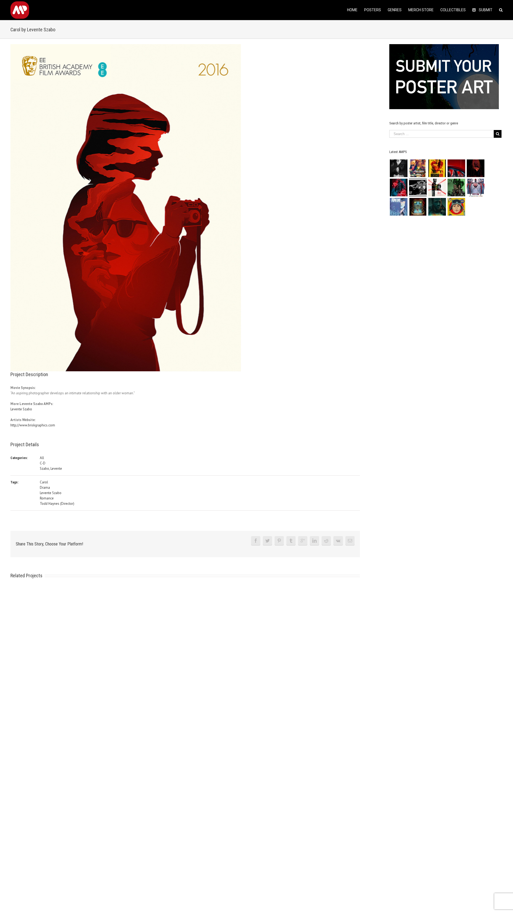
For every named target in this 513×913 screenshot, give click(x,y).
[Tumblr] (291, 540)
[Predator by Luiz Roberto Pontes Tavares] (456, 187)
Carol (44, 482)
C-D (42, 463)
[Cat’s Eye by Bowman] (418, 206)
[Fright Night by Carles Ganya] (418, 187)
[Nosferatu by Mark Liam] (398, 168)
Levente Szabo (21, 409)
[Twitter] (267, 540)
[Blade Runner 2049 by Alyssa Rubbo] (437, 206)
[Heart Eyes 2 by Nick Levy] (398, 187)
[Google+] (302, 540)
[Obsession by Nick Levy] (437, 168)
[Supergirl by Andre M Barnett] (475, 168)
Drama (45, 487)
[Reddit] (326, 540)
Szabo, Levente (51, 468)
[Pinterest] (279, 540)
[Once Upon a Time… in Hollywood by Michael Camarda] (418, 168)
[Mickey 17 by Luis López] (456, 206)
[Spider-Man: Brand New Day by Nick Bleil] (475, 187)
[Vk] (338, 540)
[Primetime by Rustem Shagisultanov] (398, 206)
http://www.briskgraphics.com (32, 425)
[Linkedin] (314, 540)
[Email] (350, 540)
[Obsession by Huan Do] (456, 168)
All (42, 458)
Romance (47, 498)
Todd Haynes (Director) (57, 503)
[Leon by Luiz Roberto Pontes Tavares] (437, 187)
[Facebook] (255, 540)
